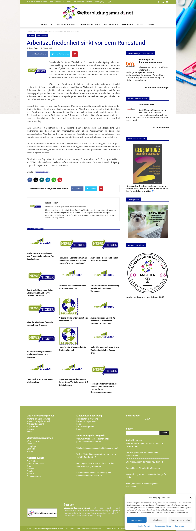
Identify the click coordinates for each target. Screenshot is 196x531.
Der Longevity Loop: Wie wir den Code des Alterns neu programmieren (95, 465)
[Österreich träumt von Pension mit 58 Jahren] (40, 376)
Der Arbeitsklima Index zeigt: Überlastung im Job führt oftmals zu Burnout (40, 293)
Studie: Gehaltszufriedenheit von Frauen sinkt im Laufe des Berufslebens (40, 256)
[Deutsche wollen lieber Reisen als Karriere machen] (72, 282)
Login (109, 2)
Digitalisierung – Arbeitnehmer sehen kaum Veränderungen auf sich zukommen (73, 382)
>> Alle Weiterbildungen (157, 87)
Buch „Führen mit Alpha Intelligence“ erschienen (142, 485)
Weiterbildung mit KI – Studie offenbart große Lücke (146, 476)
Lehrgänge (31, 446)
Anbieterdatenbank (35, 423)
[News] (98, 13)
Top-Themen (110, 24)
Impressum (179, 526)
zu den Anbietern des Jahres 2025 (145, 297)
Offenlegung (99, 2)
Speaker (30, 468)
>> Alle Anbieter (161, 127)
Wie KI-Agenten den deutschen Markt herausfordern (142, 454)
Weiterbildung (33, 441)
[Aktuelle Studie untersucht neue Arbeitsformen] (69, 314)
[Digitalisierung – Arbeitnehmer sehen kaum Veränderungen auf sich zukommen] (72, 376)
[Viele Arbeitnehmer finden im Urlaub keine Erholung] (41, 318)
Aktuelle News (134, 440)
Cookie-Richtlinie (144, 526)
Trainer (30, 466)
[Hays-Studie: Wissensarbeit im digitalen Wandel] (69, 343)
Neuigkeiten (42, 35)
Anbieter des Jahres (35, 463)
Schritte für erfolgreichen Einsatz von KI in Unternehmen (144, 445)
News (140, 24)
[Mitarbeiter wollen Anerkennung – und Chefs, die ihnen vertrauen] (104, 282)
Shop (78, 429)
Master (30, 451)
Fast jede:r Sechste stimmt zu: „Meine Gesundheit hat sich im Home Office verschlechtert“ (73, 261)
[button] (190, 497)
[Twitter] (167, 2)
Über (51, 2)
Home (44, 24)
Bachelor (31, 448)
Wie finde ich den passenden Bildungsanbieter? (97, 448)
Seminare (31, 443)
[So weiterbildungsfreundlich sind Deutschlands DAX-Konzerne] (41, 348)
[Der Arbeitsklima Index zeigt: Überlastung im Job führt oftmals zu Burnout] (41, 286)
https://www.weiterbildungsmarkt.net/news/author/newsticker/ (65, 207)
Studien (31, 35)
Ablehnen (157, 520)
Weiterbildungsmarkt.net (37, 2)
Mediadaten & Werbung (87, 418)
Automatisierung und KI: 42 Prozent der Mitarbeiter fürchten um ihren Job (103, 321)
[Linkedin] (163, 2)
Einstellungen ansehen (180, 520)
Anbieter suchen (89, 24)
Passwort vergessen (85, 426)
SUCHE (152, 24)
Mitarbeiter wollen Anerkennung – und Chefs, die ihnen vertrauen (105, 288)
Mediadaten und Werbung (73, 2)
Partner (58, 2)
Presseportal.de (40, 171)
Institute (30, 473)
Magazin (126, 24)
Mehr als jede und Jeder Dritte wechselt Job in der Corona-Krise (105, 350)
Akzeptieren (136, 520)
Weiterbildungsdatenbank (38, 421)
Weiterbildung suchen (63, 24)
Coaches (30, 471)
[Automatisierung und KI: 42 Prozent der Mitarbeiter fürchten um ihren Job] (104, 314)
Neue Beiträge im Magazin (90, 435)
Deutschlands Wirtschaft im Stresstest (143, 468)
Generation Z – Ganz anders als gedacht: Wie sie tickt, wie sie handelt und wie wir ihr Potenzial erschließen (147, 188)
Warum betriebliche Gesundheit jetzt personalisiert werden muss (92, 440)
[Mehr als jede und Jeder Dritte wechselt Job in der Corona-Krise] (104, 343)
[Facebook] (158, 2)
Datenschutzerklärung (163, 526)
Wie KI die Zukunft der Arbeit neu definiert (144, 462)
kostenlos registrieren (86, 421)
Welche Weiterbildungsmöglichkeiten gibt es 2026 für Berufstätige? (96, 455)
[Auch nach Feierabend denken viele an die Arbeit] (105, 254)
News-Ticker (33, 48)
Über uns (111, 528)
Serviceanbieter (34, 476)
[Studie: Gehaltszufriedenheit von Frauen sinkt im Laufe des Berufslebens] (40, 250)
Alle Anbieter (32, 461)
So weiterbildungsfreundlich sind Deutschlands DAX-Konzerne (39, 354)
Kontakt (89, 2)
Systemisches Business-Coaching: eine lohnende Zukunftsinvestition (93, 474)
